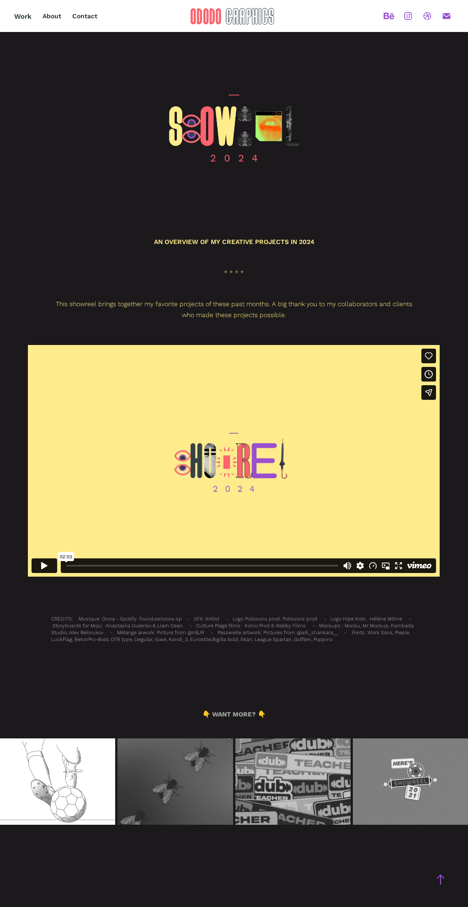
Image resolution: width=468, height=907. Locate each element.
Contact (84, 16)
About (52, 16)
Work (23, 16)
